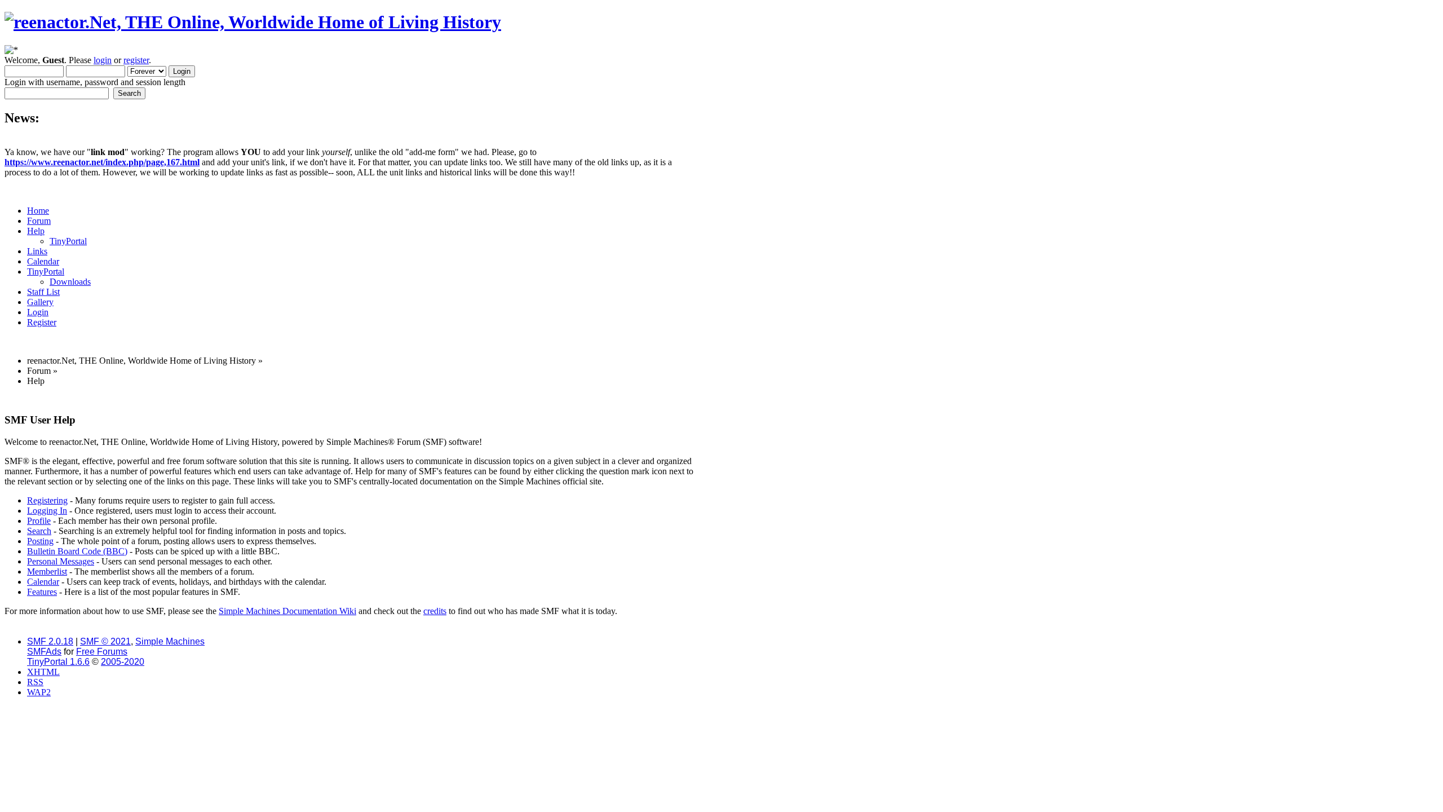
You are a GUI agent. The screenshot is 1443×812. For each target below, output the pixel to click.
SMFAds (44, 651)
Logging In (47, 510)
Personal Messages (60, 561)
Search (39, 531)
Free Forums (101, 651)
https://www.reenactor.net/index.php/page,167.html (102, 162)
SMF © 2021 (105, 641)
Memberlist (47, 571)
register (136, 60)
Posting (40, 541)
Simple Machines (170, 641)
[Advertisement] (350, 399)
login (103, 60)
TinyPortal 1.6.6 (58, 662)
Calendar (43, 581)
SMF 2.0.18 (50, 641)
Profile (39, 521)
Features (42, 592)
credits (434, 611)
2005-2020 (122, 662)
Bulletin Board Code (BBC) (77, 551)
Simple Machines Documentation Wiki (287, 611)
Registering (47, 500)
